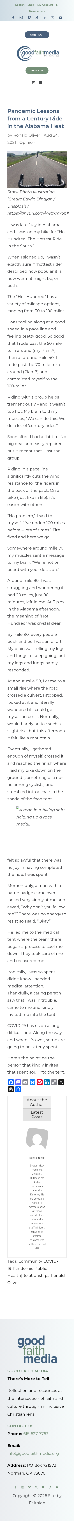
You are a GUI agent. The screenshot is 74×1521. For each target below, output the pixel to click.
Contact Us (20, 1426)
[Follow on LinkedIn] (45, 17)
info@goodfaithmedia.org (33, 1453)
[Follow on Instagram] (21, 17)
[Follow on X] (53, 17)
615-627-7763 (35, 1433)
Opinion (27, 142)
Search (20, 4)
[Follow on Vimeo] (29, 17)
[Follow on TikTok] (37, 17)
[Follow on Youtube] (60, 17)
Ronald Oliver (26, 135)
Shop (30, 4)
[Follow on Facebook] (13, 17)
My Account (45, 4)
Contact (37, 34)
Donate (37, 70)
